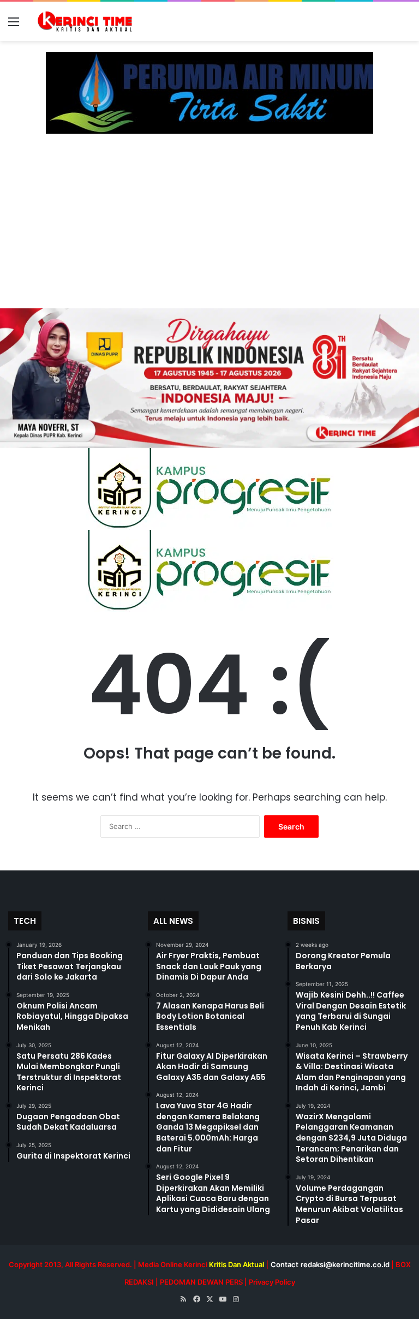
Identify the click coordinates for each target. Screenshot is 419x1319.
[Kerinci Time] (87, 21)
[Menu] (13, 25)
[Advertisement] (209, 226)
